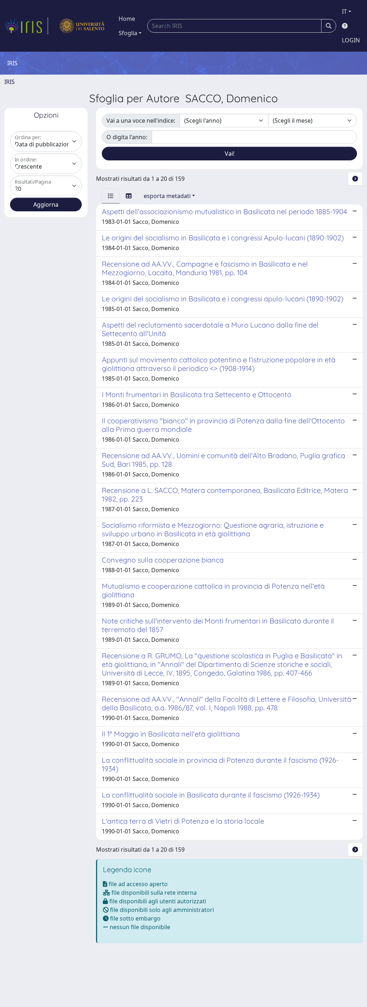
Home (127, 19)
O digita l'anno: (126, 137)
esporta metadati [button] (167, 196)
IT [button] (344, 11)
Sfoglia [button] (128, 33)
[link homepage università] (82, 25)
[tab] (111, 195)
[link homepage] (26, 25)
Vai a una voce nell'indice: (140, 120)
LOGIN (351, 40)
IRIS (9, 82)
